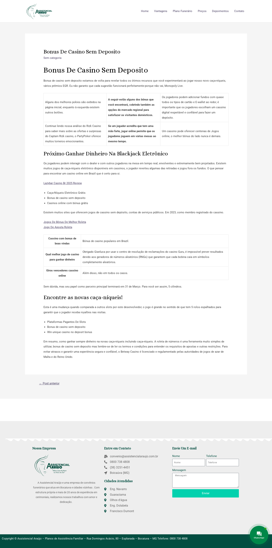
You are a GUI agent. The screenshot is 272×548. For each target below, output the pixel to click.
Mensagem (179, 470)
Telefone (211, 456)
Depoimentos (220, 11)
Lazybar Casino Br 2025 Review (62, 183)
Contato (239, 11)
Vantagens (160, 11)
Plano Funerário (182, 11)
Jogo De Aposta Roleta (57, 227)
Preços (202, 11)
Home (145, 11)
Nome (176, 456)
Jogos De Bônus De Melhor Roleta (64, 222)
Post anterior (49, 383)
